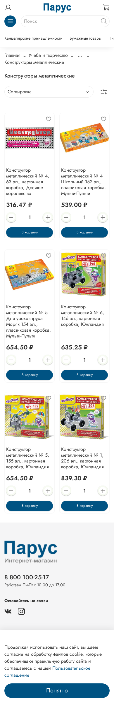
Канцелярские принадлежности (33, 38)
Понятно (57, 690)
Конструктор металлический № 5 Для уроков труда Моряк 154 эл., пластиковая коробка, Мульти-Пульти (28, 321)
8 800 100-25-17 (26, 577)
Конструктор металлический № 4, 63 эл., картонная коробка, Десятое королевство (27, 182)
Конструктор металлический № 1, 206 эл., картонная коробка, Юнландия (82, 458)
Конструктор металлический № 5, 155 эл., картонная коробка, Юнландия (27, 458)
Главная (12, 55)
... (80, 55)
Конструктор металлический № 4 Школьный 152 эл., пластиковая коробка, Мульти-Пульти (83, 182)
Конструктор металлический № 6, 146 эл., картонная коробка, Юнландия (82, 315)
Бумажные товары (85, 38)
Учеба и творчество (48, 55)
